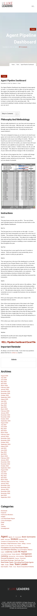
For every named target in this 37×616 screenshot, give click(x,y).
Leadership (8, 552)
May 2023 (4, 452)
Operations (28, 556)
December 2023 (5, 438)
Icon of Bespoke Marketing (9, 549)
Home (13, 64)
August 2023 (4, 446)
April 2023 (4, 454)
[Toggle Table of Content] (16, 114)
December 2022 (5, 462)
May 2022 (4, 475)
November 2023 (5, 440)
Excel (15, 545)
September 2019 (5, 497)
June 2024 (4, 426)
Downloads (4, 510)
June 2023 (4, 450)
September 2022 (5, 468)
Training (3, 526)
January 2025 (5, 413)
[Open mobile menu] (33, 6)
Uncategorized (5, 528)
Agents (10, 537)
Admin (16, 47)
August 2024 (4, 422)
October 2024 (5, 419)
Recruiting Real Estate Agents (23, 562)
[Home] (7, 6)
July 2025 (3, 401)
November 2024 (5, 417)
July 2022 (3, 471)
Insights (3, 516)
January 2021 (5, 489)
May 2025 (4, 405)
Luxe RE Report (20, 552)
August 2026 (4, 375)
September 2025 (5, 397)
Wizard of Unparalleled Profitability (25, 566)
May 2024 (4, 428)
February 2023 (5, 458)
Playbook (17, 558)
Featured (3, 512)
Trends (14, 566)
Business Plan (23, 539)
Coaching (21, 541)
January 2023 (5, 460)
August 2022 (4, 470)
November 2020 (5, 493)
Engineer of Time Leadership (7, 545)
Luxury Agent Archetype (6, 554)
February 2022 (5, 481)
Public (2, 522)
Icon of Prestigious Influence (24, 549)
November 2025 (5, 393)
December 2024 (5, 415)
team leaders (4, 566)
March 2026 (4, 385)
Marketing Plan (12, 556)
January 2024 (5, 436)
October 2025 (5, 395)
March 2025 (4, 409)
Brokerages (7, 539)
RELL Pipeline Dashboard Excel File (18, 342)
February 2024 (5, 434)
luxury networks (16, 554)
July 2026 (3, 377)
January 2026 (5, 389)
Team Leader (21, 564)
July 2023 (3, 448)
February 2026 (5, 387)
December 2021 (5, 485)
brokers (14, 539)
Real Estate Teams (7, 562)
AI (13, 537)
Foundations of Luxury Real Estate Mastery (14, 547)
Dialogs (24, 543)
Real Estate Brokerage (7, 560)
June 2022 (4, 473)
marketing (4, 556)
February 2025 (5, 411)
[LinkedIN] (20, 596)
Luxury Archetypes (6, 520)
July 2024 (3, 424)
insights (2, 551)
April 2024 (4, 430)
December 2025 (5, 391)
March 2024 (4, 432)
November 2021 (5, 487)
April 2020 (4, 495)
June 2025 (4, 403)
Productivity (23, 558)
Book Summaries (29, 537)
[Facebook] (16, 596)
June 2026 (4, 379)
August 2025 (4, 399)
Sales (2, 564)
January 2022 (5, 483)
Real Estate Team (19, 560)
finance (19, 545)
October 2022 (5, 466)
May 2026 (4, 381)
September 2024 (5, 421)
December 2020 (5, 491)
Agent (4, 537)
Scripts (7, 564)
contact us (14, 352)
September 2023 (5, 444)
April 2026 (4, 383)
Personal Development (7, 558)
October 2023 (5, 442)
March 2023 (4, 456)
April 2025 (4, 407)
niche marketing (20, 556)
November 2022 (5, 464)
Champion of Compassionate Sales (9, 541)
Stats (12, 564)
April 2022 (4, 477)
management (26, 554)
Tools (17, 64)
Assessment (18, 537)
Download (28, 543)
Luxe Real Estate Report (8, 518)
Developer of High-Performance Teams (11, 543)
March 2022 (4, 479)
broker (2, 539)
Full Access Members (7, 514)
